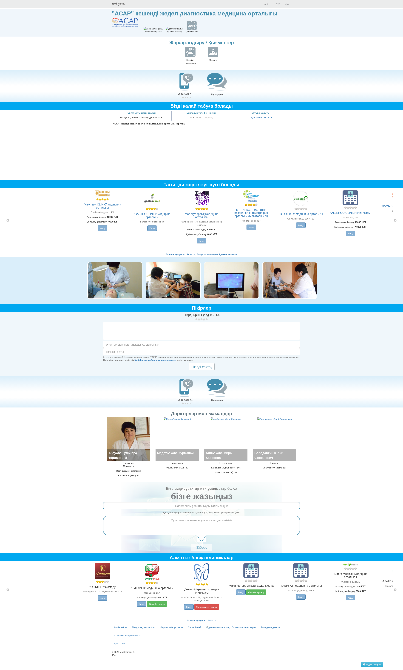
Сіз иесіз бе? (194, 627)
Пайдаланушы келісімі (143, 627)
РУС (277, 4)
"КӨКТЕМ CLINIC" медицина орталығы (102, 205)
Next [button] (395, 220)
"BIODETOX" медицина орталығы (301, 214)
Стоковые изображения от (127, 635)
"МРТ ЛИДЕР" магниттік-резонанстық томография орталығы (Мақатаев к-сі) (251, 212)
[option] (201, 220)
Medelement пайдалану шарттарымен (155, 359)
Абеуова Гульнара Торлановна (122, 455)
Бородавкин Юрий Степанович (268, 455)
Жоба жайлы (120, 627)
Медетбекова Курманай (175, 453)
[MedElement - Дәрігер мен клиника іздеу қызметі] (118, 4)
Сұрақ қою (217, 94)
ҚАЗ (265, 4)
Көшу (102, 228)
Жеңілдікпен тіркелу (206, 607)
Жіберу (201, 547)
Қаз (116, 643)
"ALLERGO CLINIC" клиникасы (350, 213)
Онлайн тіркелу (157, 604)
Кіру (287, 4)
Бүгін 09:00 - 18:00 (260, 117)
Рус (124, 643)
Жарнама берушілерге (171, 627)
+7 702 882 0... (186, 95)
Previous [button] (7, 220)
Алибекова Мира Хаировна (219, 455)
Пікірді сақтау (201, 366)
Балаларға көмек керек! (243, 627)
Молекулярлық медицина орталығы (201, 215)
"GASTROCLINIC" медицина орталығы (152, 215)
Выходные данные (270, 627)
